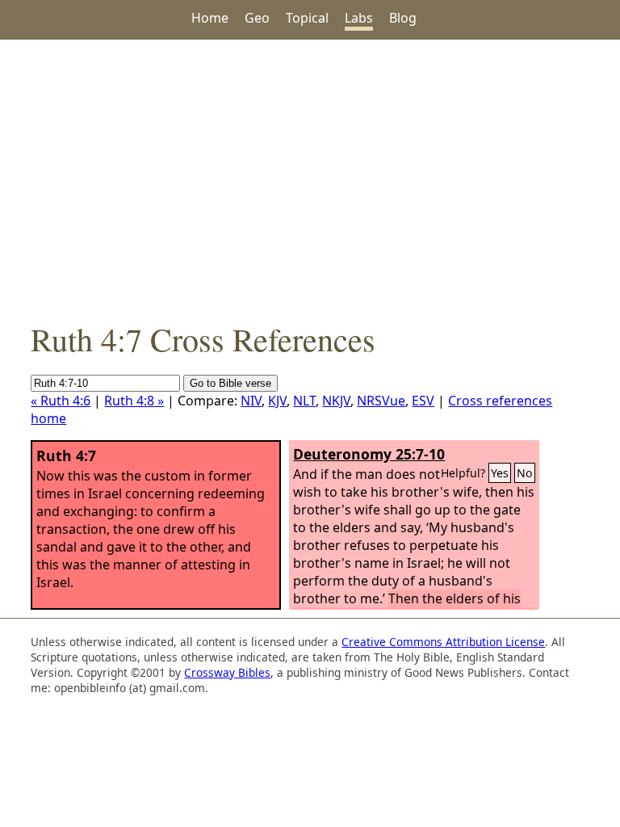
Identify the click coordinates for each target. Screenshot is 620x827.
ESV (423, 400)
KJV (277, 400)
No (525, 473)
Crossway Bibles (227, 672)
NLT (304, 400)
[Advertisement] (310, 178)
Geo (257, 18)
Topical (307, 18)
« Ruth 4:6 (60, 400)
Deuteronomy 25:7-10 (369, 454)
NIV (251, 400)
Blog (403, 18)
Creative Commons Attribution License (443, 641)
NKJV (336, 400)
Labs (359, 18)
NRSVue (381, 400)
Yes (500, 473)
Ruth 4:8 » (134, 400)
